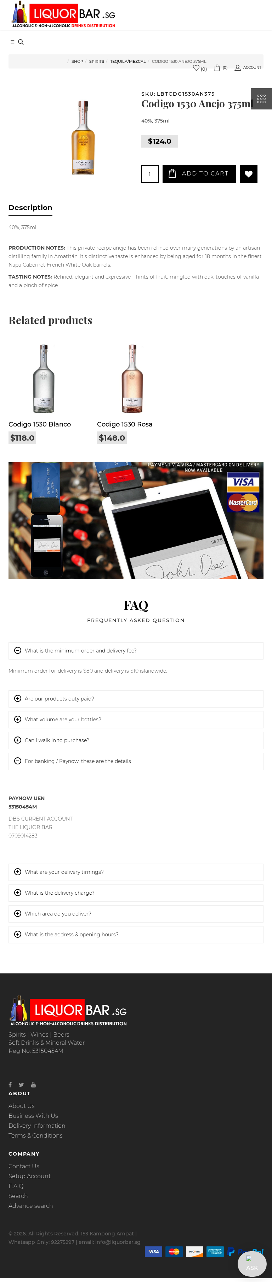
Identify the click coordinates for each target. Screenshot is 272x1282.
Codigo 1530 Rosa (125, 424)
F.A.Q (15, 1186)
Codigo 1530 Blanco (39, 424)
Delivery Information (37, 1125)
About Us (21, 1106)
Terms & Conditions (35, 1135)
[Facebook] (10, 1084)
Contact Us (23, 1166)
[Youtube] (33, 1084)
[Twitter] (21, 1084)
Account (252, 67)
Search (18, 1196)
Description (30, 207)
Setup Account (29, 1176)
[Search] (21, 42)
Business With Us (33, 1116)
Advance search (30, 1206)
